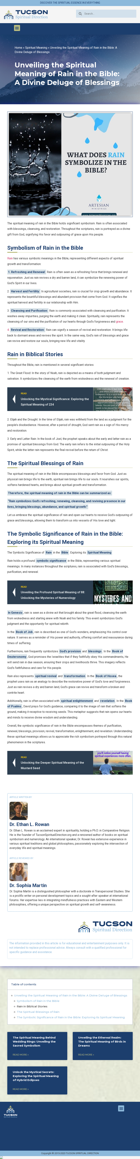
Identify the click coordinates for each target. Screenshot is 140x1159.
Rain (10, 258)
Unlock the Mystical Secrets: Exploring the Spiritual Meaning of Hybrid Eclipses (36, 1076)
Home (18, 47)
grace (119, 321)
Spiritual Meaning (36, 47)
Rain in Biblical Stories (32, 1006)
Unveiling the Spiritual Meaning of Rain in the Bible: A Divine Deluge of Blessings (70, 995)
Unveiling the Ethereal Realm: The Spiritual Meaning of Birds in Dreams (102, 1041)
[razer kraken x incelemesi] (70, 1157)
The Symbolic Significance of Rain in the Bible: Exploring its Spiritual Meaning (71, 1017)
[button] (17, 28)
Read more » (21, 1054)
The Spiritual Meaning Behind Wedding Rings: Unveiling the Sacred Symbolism (34, 1041)
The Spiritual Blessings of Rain (38, 1012)
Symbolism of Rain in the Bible (38, 1001)
